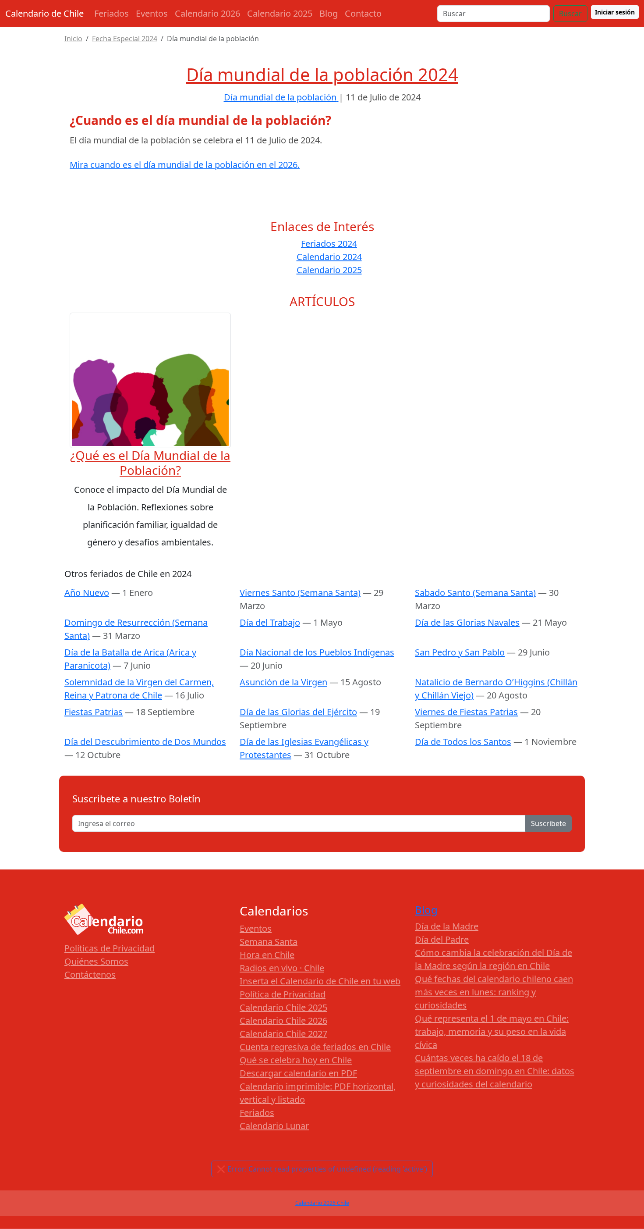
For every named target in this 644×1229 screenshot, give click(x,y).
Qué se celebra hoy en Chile (296, 1060)
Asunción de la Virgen (283, 682)
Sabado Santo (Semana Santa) (475, 592)
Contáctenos (90, 974)
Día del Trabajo (270, 622)
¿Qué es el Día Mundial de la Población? (150, 462)
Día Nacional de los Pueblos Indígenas (317, 652)
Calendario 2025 (279, 13)
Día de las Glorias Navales (467, 622)
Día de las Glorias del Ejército (298, 712)
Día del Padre (442, 939)
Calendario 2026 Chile (322, 1203)
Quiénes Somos (96, 961)
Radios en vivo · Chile (282, 968)
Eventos (152, 13)
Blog (328, 13)
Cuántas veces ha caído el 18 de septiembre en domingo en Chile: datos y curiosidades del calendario (494, 1071)
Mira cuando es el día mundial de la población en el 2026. (185, 165)
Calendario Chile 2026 (283, 1020)
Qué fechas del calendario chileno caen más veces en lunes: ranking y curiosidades (494, 992)
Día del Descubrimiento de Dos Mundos (145, 742)
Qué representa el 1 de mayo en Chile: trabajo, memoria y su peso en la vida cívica (492, 1031)
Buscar (570, 13)
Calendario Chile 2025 (283, 1007)
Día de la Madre (446, 926)
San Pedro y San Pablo (460, 652)
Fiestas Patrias (93, 712)
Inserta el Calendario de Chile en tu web (320, 981)
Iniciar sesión (615, 12)
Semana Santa (268, 942)
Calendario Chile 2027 (283, 1034)
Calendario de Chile (44, 13)
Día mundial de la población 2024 (322, 74)
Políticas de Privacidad (109, 948)
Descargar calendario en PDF (298, 1073)
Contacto (363, 13)
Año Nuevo (86, 592)
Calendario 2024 (329, 257)
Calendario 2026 (207, 13)
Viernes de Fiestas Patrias (466, 712)
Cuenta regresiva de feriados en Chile (315, 1047)
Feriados (111, 13)
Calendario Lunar (274, 1126)
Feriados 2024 (329, 243)
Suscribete (548, 823)
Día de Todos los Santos (463, 742)
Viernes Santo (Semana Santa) (300, 592)
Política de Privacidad (283, 994)
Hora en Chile (267, 955)
